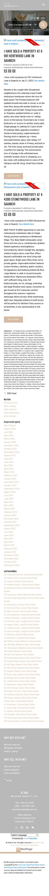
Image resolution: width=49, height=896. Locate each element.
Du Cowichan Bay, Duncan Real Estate (21, 608)
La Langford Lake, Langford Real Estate (22, 628)
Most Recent (10, 425)
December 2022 (11, 555)
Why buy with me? (12, 744)
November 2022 (11, 558)
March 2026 (9, 439)
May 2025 (8, 465)
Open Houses (10, 409)
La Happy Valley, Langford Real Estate (21, 624)
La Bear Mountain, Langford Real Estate (22, 618)
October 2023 (10, 522)
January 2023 (10, 552)
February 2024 (10, 512)
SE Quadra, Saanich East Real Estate (20, 671)
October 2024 (10, 485)
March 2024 (9, 508)
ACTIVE (33, 18)
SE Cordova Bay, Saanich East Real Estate (23, 661)
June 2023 (9, 535)
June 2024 (9, 498)
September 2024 (11, 488)
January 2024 (10, 515)
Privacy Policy (37, 843)
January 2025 (10, 479)
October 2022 (10, 562)
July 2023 (8, 532)
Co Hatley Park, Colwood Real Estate (21, 578)
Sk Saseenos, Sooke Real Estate (19, 684)
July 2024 (8, 495)
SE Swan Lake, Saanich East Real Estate (25, 371)
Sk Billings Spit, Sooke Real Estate (20, 678)
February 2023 (10, 548)
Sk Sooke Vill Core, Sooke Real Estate (15, 377)
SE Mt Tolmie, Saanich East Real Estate (16, 369)
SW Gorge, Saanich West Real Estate (23, 380)
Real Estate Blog (11, 413)
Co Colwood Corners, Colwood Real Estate (26, 331)
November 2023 (11, 518)
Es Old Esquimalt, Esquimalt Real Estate (22, 614)
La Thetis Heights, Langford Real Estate (22, 353)
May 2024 (8, 502)
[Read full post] (24, 44)
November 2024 (11, 482)
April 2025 (8, 469)
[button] (16, 827)
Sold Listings (10, 416)
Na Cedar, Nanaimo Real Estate (14, 362)
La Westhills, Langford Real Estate (29, 355)
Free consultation (12, 773)
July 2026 (8, 432)
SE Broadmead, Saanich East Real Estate (27, 67)
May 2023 (8, 538)
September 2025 (11, 452)
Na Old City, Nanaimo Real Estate (19, 654)
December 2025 (11, 445)
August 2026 (10, 429)
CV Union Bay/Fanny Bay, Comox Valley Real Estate (28, 340)
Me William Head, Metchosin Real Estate (22, 641)
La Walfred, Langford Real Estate (19, 634)
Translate (33, 838)
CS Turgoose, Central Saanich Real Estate (23, 594)
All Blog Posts (10, 403)
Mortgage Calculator (13, 748)
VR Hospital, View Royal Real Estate (15, 386)
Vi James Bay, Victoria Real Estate (19, 708)
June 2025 (9, 462)
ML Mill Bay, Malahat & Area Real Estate (22, 644)
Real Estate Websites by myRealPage (24, 845)
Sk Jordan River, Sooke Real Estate (30, 373)
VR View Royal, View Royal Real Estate (21, 718)
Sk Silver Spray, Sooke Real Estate (33, 375)
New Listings (10, 406)
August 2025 (10, 455)
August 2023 (10, 528)
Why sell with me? (12, 766)
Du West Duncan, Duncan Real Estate (24, 344)
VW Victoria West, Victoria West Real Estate (25, 388)
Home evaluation (11, 770)
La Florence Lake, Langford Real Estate (24, 349)
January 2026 (10, 442)
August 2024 (10, 492)
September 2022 (11, 565)
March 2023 (9, 545)
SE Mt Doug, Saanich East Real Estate (32, 366)
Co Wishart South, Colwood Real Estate (21, 335)
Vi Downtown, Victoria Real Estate (28, 382)
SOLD (43, 18)
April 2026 (8, 435)
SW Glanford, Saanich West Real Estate (22, 694)
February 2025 (10, 475)
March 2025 (9, 472)
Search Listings (11, 751)
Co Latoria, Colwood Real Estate (18, 581)
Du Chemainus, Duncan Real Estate (16, 342)
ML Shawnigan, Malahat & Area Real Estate (30, 360)
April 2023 (8, 542)
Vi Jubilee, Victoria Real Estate (35, 384)
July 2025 (8, 459)
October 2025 (10, 449)
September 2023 (11, 525)
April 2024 (8, 505)
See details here (26, 224)
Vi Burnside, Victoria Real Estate (18, 701)
